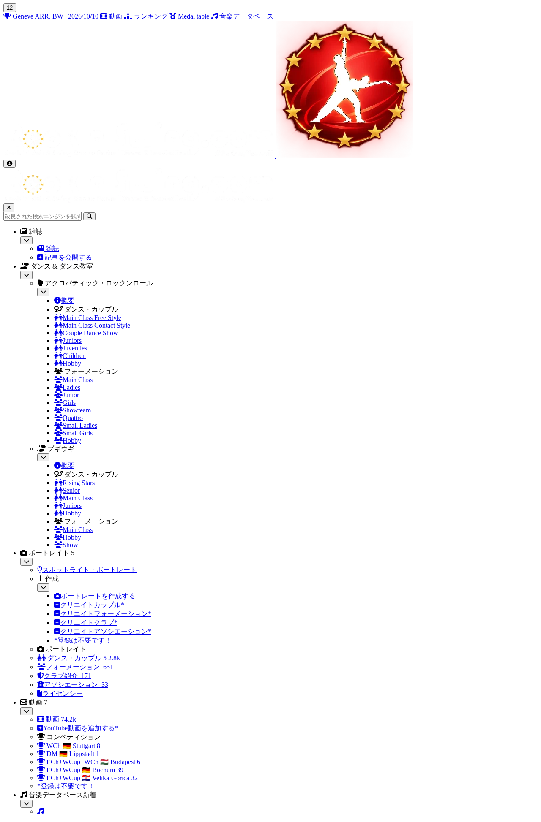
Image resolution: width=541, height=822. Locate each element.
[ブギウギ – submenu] (43, 457)
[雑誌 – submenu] (26, 240)
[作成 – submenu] (43, 587)
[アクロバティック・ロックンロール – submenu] (43, 292)
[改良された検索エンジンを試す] (89, 216)
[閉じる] (8, 207)
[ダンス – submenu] (26, 275)
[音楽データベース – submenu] (26, 804)
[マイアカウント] (9, 164)
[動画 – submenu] (26, 711)
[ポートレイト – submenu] (26, 562)
